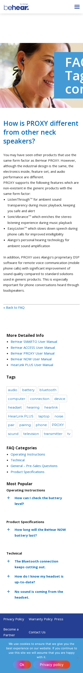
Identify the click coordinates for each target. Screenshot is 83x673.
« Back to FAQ (14, 307)
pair (11, 425)
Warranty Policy (41, 619)
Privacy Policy (13, 619)
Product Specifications (27, 471)
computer (16, 399)
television (31, 434)
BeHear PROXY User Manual (32, 353)
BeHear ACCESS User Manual (33, 347)
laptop (44, 416)
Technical (18, 460)
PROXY (58, 425)
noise (58, 416)
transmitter (53, 434)
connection (39, 399)
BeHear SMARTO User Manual (34, 341)
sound (13, 434)
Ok (22, 664)
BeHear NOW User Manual (31, 359)
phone (41, 425)
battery (28, 390)
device (59, 399)
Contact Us (37, 632)
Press (58, 619)
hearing (33, 407)
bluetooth (47, 390)
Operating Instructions (28, 454)
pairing (25, 425)
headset (15, 407)
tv (68, 434)
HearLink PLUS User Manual (32, 365)
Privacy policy (52, 664)
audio (12, 390)
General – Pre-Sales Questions (34, 466)
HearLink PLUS (20, 416)
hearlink (51, 407)
